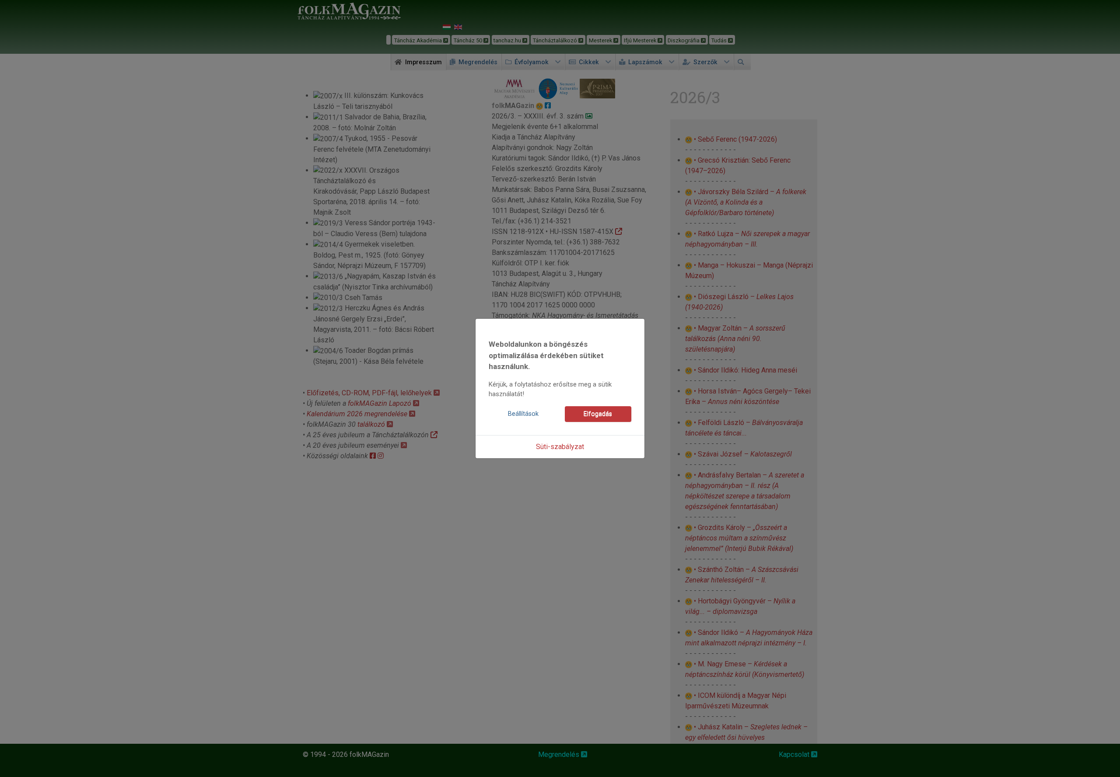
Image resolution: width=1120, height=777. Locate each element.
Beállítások (523, 414)
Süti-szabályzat (560, 447)
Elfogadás (598, 414)
